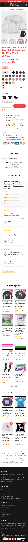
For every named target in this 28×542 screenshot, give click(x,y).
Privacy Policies (5, 494)
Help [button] (25, 540)
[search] (23, 5)
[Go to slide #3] (20, 41)
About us (3, 489)
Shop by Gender (10, 9)
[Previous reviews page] (17, 275)
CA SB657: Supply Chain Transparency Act (11, 498)
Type (3, 65)
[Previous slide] (3, 24)
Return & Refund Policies (7, 510)
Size (3, 85)
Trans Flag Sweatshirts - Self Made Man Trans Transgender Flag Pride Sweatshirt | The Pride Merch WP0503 (7, 305)
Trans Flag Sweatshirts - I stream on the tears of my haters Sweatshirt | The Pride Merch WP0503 (7, 437)
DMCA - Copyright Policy (7, 496)
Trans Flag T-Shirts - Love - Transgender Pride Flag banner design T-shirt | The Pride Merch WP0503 (20, 412)
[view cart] (26, 5)
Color (3, 70)
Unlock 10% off (3, 535)
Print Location (5, 93)
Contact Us (3, 512)
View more (14, 386)
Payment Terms (5, 507)
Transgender (19, 9)
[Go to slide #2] (12, 41)
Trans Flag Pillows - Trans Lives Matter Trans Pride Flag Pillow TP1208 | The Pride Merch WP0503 (20, 437)
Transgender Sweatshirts (17, 167)
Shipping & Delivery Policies (7, 505)
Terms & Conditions (5, 492)
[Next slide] (25, 24)
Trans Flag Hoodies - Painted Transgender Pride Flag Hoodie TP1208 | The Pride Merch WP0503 (7, 412)
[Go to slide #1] (4, 41)
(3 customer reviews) (14, 59)
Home (2, 9)
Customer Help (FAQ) (6, 514)
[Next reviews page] (24, 275)
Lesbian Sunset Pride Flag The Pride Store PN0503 (20, 376)
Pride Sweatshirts (15, 164)
